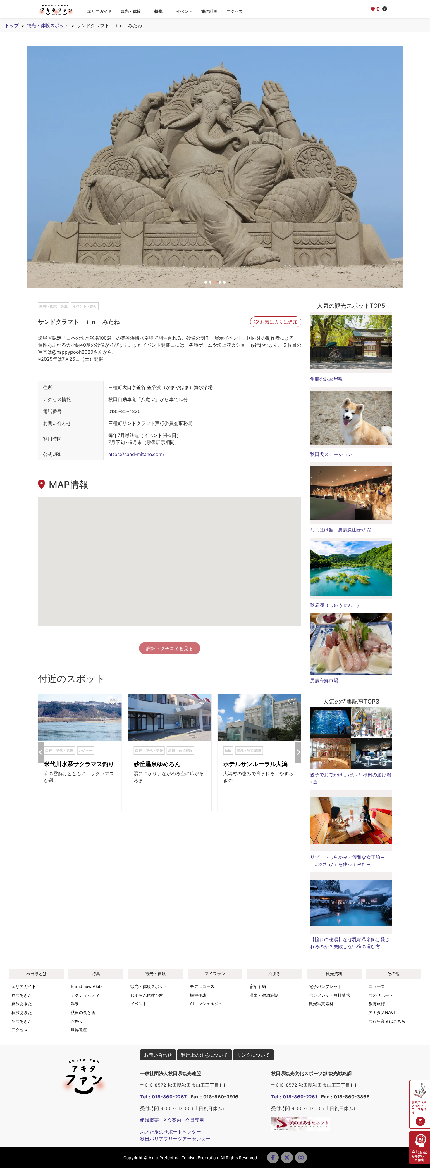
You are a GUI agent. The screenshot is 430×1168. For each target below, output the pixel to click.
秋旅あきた (21, 1012)
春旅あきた (21, 995)
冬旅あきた (21, 1021)
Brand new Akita (87, 986)
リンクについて (253, 1055)
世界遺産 (79, 1029)
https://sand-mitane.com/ (136, 454)
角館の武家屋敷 (326, 379)
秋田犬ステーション (331, 454)
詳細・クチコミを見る (169, 648)
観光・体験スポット (48, 25)
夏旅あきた (21, 1003)
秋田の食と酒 (83, 1012)
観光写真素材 (321, 1003)
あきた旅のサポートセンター (170, 1132)
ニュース (377, 986)
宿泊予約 (258, 986)
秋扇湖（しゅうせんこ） (336, 605)
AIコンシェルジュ (206, 1003)
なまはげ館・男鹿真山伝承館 (340, 530)
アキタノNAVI (382, 1012)
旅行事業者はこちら (387, 1021)
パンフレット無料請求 (329, 995)
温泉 (75, 1003)
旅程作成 (198, 995)
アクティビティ (85, 995)
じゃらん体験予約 (146, 995)
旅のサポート (381, 995)
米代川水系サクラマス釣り (79, 764)
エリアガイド (99, 11)
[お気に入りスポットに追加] (112, 702)
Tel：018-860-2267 (163, 1097)
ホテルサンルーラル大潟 (255, 764)
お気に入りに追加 (278, 322)
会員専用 (194, 1120)
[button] (205, 282)
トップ (12, 25)
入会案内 (172, 1120)
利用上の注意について (204, 1055)
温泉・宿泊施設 (264, 995)
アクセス (234, 11)
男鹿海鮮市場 (324, 680)
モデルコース (202, 986)
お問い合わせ (158, 1055)
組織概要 (149, 1120)
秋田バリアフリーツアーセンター (175, 1139)
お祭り (77, 1021)
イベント (184, 11)
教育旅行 (377, 1003)
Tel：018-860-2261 (294, 1097)
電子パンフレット (325, 986)
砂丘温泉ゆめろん (157, 764)
